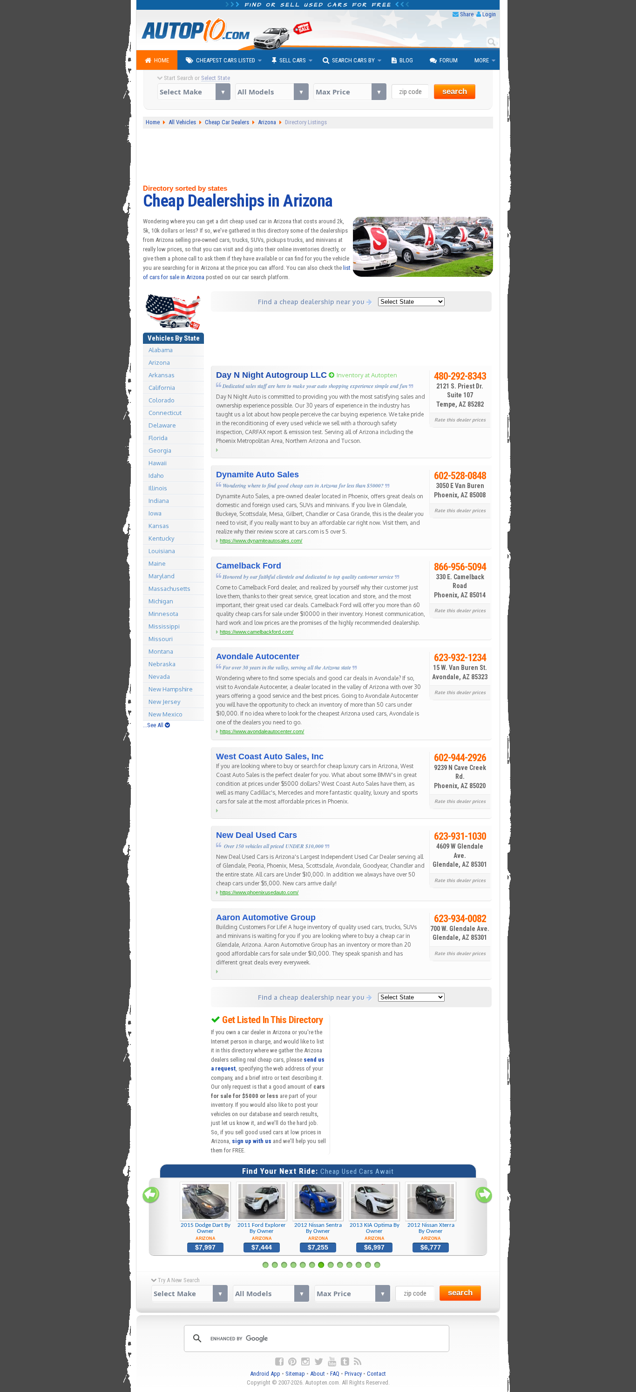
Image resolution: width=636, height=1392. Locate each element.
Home (161, 60)
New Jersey (164, 701)
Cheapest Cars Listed (225, 60)
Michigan (161, 601)
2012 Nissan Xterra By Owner (430, 1231)
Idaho (156, 475)
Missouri (161, 638)
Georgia (160, 450)
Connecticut (165, 412)
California (162, 387)
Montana (161, 651)
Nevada (159, 676)
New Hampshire (171, 689)
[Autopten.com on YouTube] (332, 1361)
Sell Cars (292, 60)
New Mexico (166, 714)
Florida (158, 438)
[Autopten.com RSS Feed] (357, 1361)
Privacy (353, 1373)
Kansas (159, 525)
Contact (376, 1373)
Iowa (155, 513)
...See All (154, 725)
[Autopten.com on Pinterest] (292, 1361)
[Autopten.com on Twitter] (318, 1361)
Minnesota (163, 613)
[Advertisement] (318, 156)
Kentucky (161, 538)
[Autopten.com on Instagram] (305, 1361)
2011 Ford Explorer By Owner (261, 1231)
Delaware (162, 425)
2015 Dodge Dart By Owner (205, 1231)
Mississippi (164, 626)
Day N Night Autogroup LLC (271, 375)
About (317, 1373)
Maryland (162, 576)
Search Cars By (353, 60)
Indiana (159, 500)
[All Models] (271, 91)
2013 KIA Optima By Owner (374, 1231)
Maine (157, 563)
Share (467, 14)
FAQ (334, 1373)
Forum (449, 60)
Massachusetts (169, 588)
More (481, 60)
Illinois (158, 488)
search (454, 91)
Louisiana (162, 551)
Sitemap (295, 1373)
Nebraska (162, 664)
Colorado (162, 400)
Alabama (161, 350)
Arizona (159, 362)
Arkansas (162, 375)
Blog (406, 60)
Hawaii (158, 463)
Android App (265, 1373)
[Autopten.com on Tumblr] (345, 1361)
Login (489, 14)
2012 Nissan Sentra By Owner (318, 1231)
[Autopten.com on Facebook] (279, 1361)
